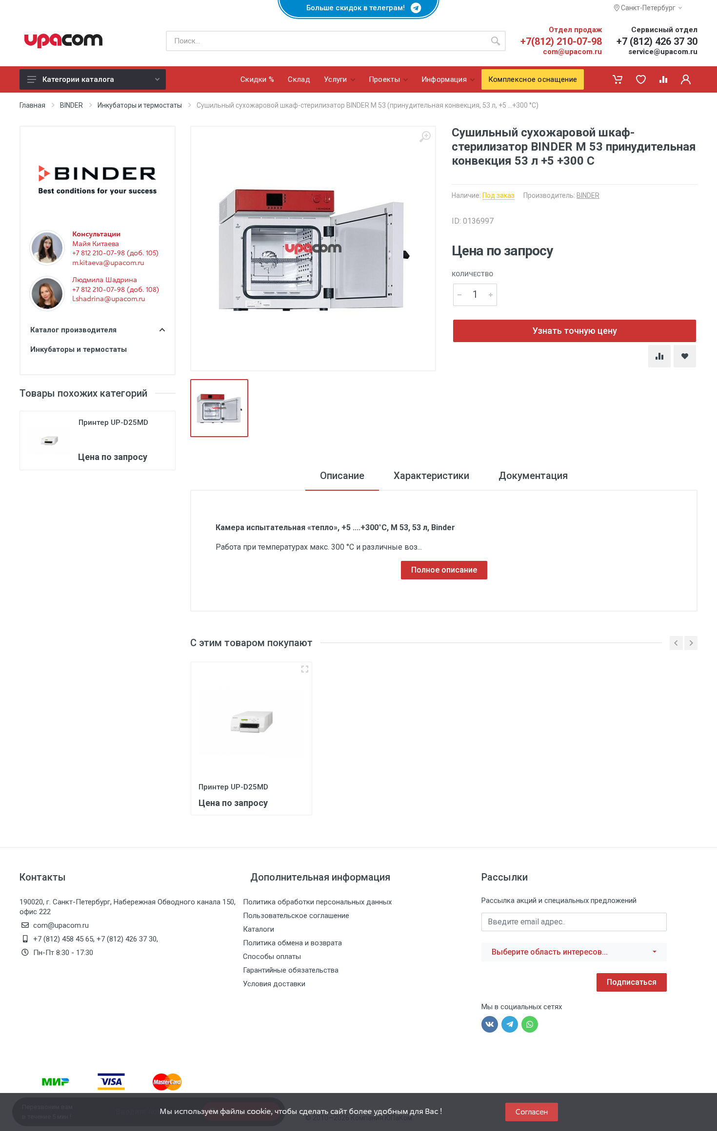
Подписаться (632, 982)
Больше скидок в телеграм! (358, 7)
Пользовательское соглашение (296, 915)
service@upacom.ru (662, 51)
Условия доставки (274, 983)
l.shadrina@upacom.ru (108, 298)
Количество (472, 274)
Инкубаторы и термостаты (140, 105)
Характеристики (431, 475)
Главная (32, 105)
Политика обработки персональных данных (317, 902)
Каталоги (258, 929)
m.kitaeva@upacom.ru (108, 262)
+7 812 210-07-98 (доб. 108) (115, 289)
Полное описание (444, 570)
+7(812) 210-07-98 (561, 41)
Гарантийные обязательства (291, 970)
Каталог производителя (73, 330)
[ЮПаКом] (63, 41)
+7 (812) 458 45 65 (63, 939)
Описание (342, 475)
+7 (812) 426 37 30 (657, 41)
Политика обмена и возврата (292, 943)
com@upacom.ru (572, 51)
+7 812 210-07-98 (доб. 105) (115, 253)
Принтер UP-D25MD (113, 422)
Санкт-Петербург (647, 8)
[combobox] (574, 952)
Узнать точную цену (575, 331)
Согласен (532, 1111)
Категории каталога (78, 79)
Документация (533, 475)
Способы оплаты (272, 956)
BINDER (71, 105)
